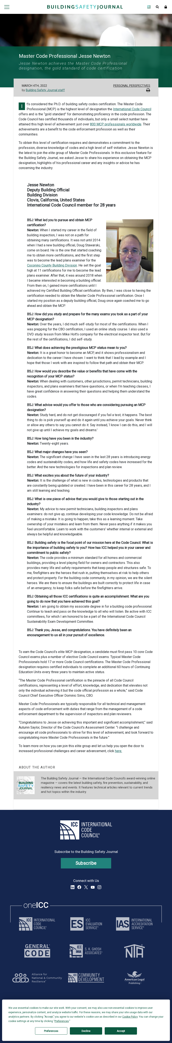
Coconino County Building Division (52, 265)
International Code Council (132, 109)
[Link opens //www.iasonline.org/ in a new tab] (134, 924)
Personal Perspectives (131, 86)
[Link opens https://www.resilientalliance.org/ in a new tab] (37, 978)
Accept (121, 1031)
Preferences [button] (62, 1021)
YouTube (92, 887)
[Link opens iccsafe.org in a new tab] (37, 924)
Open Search (157, 7)
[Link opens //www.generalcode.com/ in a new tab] (37, 950)
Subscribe (86, 863)
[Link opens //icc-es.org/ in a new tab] (86, 924)
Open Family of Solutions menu (149, 7)
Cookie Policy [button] (130, 1016)
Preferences (51, 1031)
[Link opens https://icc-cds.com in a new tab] (86, 978)
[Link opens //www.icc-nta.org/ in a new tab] (134, 950)
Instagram (99, 887)
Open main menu (6, 7)
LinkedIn (72, 887)
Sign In (166, 7)
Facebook (79, 887)
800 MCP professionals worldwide (115, 124)
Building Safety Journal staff (45, 90)
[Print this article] (148, 90)
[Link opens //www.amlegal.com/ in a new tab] (134, 978)
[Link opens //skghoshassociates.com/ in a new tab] (86, 950)
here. (118, 751)
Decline (86, 1031)
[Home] (85, 7)
